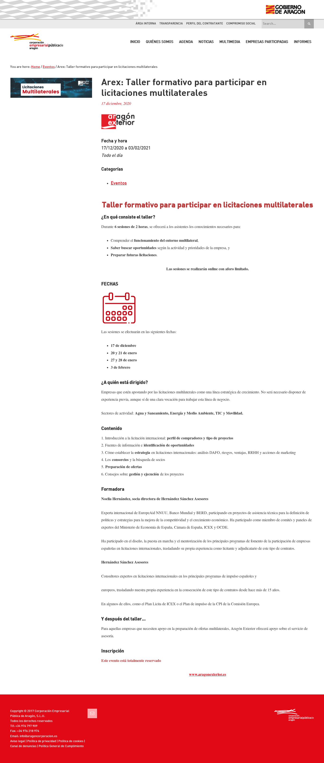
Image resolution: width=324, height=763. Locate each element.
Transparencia (171, 23)
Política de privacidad (41, 741)
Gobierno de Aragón (285, 9)
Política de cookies (70, 741)
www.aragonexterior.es (207, 674)
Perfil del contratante (204, 23)
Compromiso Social (241, 23)
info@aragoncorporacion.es (38, 736)
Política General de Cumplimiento (61, 746)
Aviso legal (17, 741)
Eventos (119, 183)
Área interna (146, 23)
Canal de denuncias (23, 746)
